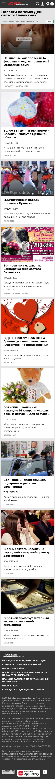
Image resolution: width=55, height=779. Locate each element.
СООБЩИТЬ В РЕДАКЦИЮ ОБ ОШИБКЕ (23, 689)
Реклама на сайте (13, 668)
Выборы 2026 (10, 685)
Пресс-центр (40, 660)
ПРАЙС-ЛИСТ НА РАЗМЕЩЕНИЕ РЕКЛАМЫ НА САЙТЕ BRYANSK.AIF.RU (24, 673)
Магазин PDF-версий (29, 664)
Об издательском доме (16, 660)
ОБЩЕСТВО (10, 155)
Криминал (10, 435)
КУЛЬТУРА (9, 363)
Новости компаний (16, 86)
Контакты (8, 664)
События (9, 221)
